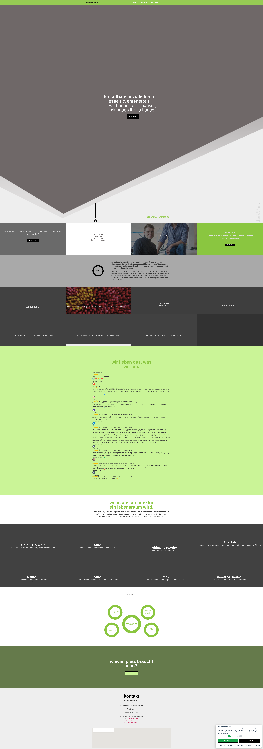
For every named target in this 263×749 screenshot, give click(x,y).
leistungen (144, 2)
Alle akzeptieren (249, 740)
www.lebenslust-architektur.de (131, 722)
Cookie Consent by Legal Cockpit (253, 745)
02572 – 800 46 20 (134, 718)
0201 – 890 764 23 (134, 714)
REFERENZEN (33, 240)
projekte (135, 2)
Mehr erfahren (164, 245)
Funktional (245, 736)
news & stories (154, 2)
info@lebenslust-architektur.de (131, 720)
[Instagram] (95, 220)
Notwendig (235, 736)
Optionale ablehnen (228, 740)
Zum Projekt (33, 552)
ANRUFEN (230, 244)
